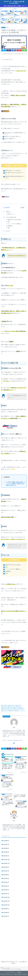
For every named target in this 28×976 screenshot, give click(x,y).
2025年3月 (6, 886)
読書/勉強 (9, 225)
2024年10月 (6, 905)
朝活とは (8, 211)
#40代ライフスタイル (20, 710)
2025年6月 (6, 874)
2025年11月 (6, 863)
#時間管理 (4, 708)
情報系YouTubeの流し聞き (14, 219)
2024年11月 (6, 901)
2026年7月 (6, 844)
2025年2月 (6, 889)
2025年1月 (6, 893)
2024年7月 (6, 916)
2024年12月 (6, 897)
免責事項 (19, 972)
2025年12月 (6, 859)
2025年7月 (6, 871)
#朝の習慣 (12, 710)
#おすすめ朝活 (5, 710)
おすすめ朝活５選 (11, 217)
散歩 (8, 221)
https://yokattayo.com (15, 740)
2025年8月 (6, 867)
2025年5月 (6, 878)
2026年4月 (6, 855)
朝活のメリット (11, 214)
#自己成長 (10, 708)
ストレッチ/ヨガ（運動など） (14, 223)
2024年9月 (6, 908)
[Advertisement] (14, 689)
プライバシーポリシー (11, 972)
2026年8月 (6, 840)
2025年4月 (6, 882)
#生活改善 (21, 708)
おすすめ (3, 27)
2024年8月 (6, 912)
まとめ (8, 231)
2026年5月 (6, 852)
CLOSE (22, 207)
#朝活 (16, 708)
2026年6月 (6, 848)
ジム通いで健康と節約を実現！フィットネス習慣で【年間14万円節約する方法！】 (15, 483)
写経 (8, 227)
